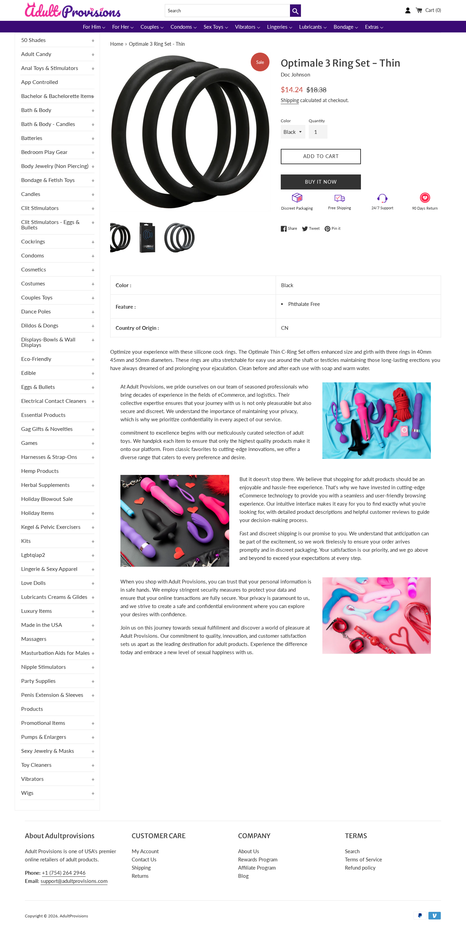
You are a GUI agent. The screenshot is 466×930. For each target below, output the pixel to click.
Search (352, 851)
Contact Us (144, 859)
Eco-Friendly (36, 358)
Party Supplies (38, 680)
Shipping (290, 100)
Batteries (31, 138)
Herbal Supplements (45, 484)
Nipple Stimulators (43, 666)
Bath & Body (36, 110)
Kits (26, 540)
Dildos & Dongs (39, 325)
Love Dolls (33, 582)
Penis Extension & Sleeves (52, 694)
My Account (145, 851)
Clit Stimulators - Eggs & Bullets (50, 224)
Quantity (317, 120)
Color (286, 120)
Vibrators (32, 778)
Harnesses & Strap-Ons (49, 456)
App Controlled (39, 82)
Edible (28, 372)
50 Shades (33, 40)
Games (29, 442)
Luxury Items (36, 610)
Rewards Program (257, 859)
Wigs (27, 792)
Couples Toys (37, 297)
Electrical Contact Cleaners (53, 400)
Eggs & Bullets (38, 386)
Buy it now (321, 182)
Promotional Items (43, 722)
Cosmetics (33, 269)
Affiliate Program (257, 867)
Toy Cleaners (36, 764)
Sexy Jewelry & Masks (47, 750)
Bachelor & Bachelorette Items (57, 96)
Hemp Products (40, 470)
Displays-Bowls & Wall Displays (48, 342)
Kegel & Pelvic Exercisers (51, 526)
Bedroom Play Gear (44, 152)
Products (32, 708)
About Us (248, 851)
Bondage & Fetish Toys (48, 180)
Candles (30, 194)
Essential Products (43, 414)
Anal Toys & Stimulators (49, 68)
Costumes (33, 283)
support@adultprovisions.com (74, 881)
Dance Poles (36, 311)
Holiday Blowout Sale (47, 498)
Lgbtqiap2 (33, 554)
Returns (140, 876)
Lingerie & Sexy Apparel (49, 568)
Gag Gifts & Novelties (47, 428)
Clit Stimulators (40, 208)
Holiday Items (37, 512)
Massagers (33, 638)
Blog (243, 876)
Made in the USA (41, 624)
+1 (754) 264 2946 (64, 873)
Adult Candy (36, 54)
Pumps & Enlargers (43, 736)
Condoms (32, 255)
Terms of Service (363, 859)
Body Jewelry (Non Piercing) (54, 166)
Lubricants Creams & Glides (54, 596)
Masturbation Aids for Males (55, 652)
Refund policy (360, 867)
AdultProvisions (74, 915)
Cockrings (33, 241)
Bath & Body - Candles (48, 124)
